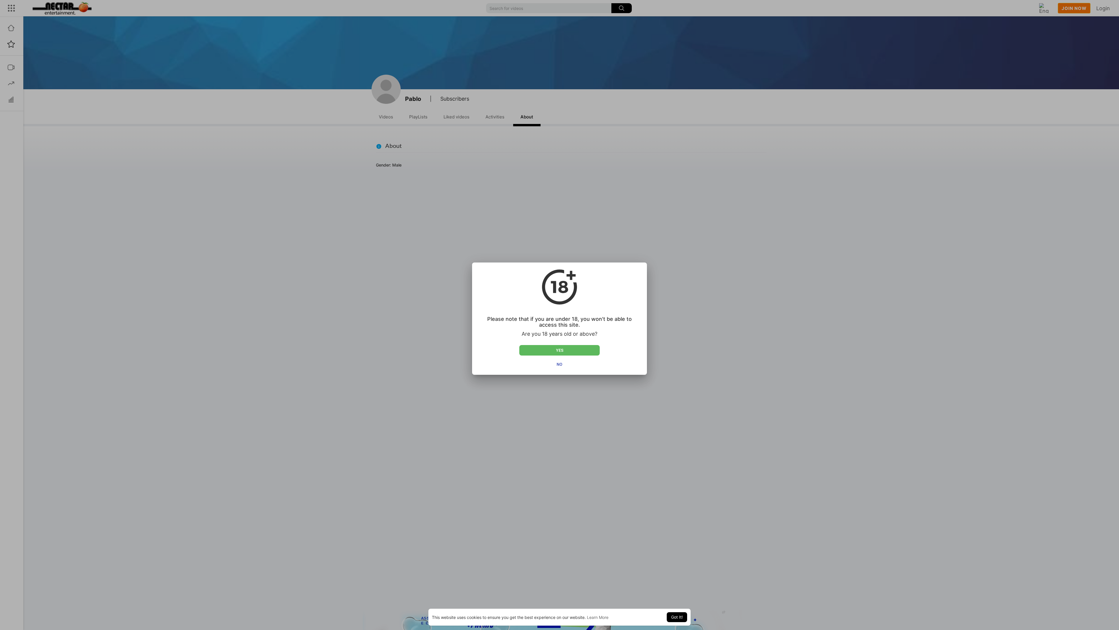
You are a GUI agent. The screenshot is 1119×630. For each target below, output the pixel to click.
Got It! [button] (677, 617)
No (559, 364)
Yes (559, 350)
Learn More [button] (597, 617)
